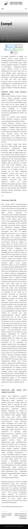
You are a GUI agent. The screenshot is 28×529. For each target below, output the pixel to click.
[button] (2, 9)
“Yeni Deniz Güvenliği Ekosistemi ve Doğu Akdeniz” (6, 515)
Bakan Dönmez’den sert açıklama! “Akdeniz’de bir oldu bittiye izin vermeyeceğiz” (20, 516)
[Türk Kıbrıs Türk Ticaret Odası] (14, 3)
